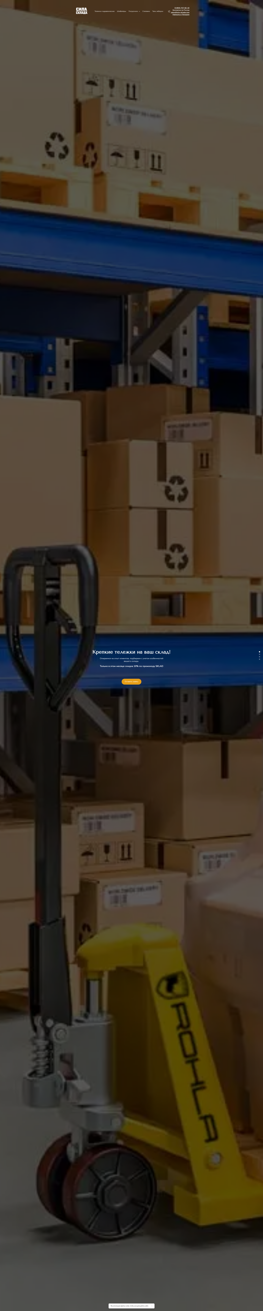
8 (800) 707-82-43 (182, 8)
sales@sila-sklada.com (180, 12)
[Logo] (81, 11)
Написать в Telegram (181, 14)
